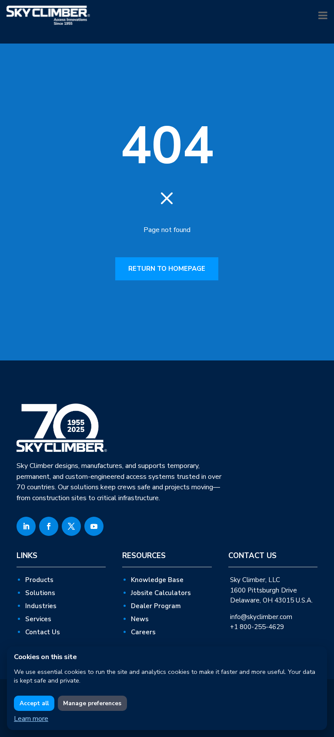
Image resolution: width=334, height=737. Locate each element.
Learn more (31, 719)
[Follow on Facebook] (48, 526)
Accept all (34, 703)
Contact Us (42, 632)
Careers (143, 632)
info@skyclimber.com (261, 616)
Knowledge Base (157, 579)
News (140, 619)
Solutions (40, 593)
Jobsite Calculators (161, 593)
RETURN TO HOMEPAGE (166, 268)
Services (38, 619)
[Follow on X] (71, 526)
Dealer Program (156, 606)
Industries (41, 606)
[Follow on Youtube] (94, 526)
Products (39, 579)
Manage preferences (92, 703)
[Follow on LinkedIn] (26, 526)
